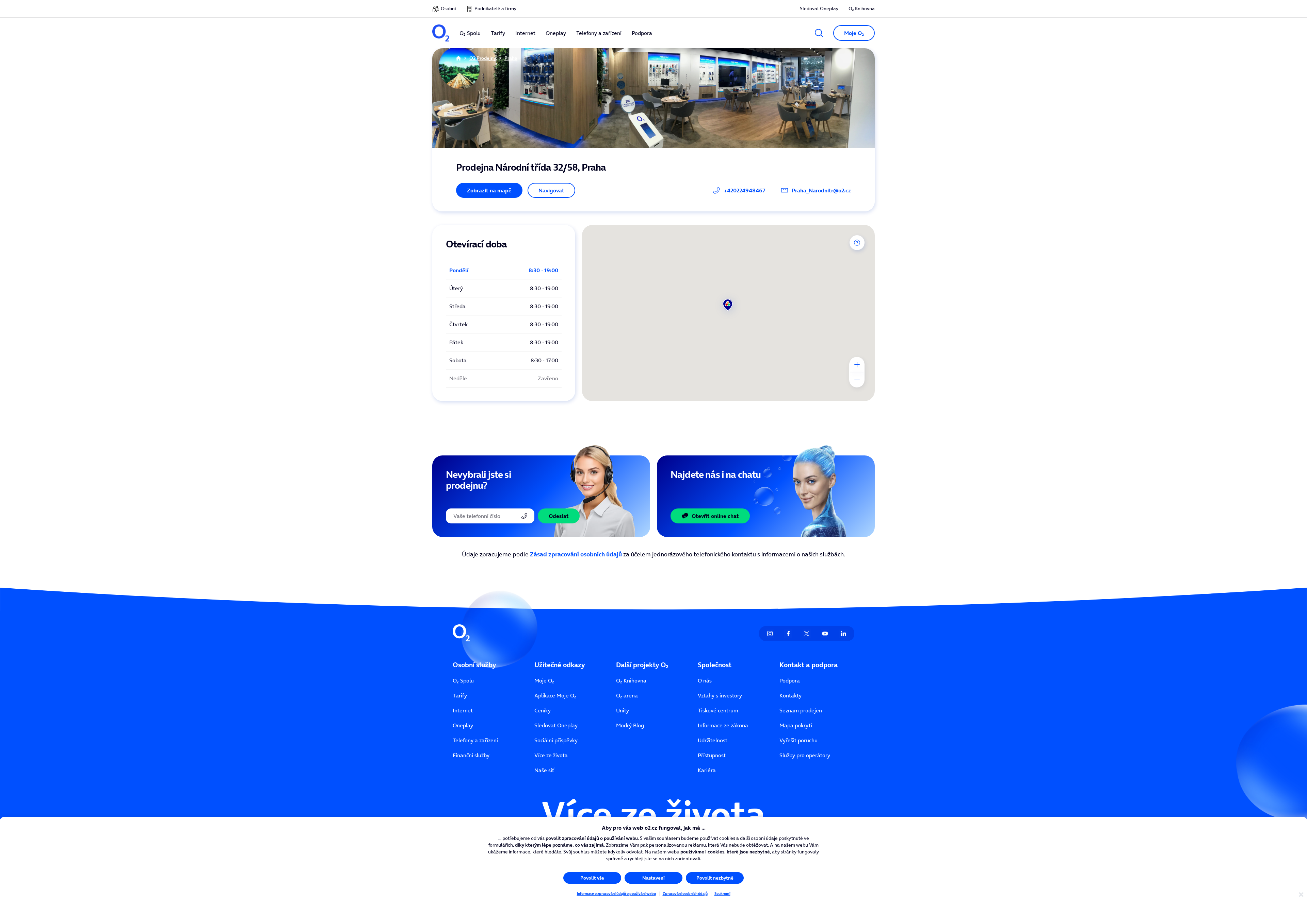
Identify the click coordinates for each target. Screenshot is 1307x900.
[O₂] (440, 32)
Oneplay (463, 725)
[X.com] (807, 633)
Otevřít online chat (715, 516)
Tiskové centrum (718, 710)
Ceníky (542, 710)
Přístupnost (712, 755)
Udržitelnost (712, 740)
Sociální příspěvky (556, 740)
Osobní (448, 8)
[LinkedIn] (843, 633)
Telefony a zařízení (475, 740)
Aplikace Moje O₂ (555, 695)
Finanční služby (471, 755)
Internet (463, 710)
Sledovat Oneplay (819, 8)
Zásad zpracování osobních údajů (576, 554)
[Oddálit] (857, 379)
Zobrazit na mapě (489, 190)
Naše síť (544, 770)
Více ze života (551, 755)
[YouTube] (825, 633)
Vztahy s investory (720, 695)
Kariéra (707, 770)
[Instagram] (770, 633)
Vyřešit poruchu (798, 740)
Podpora (789, 680)
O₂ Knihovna (862, 8)
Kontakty (790, 695)
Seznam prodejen (800, 710)
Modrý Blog (630, 725)
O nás (705, 680)
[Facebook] (788, 633)
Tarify (460, 695)
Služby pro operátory (804, 755)
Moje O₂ (544, 680)
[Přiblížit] (857, 364)
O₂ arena (627, 695)
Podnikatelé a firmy (495, 8)
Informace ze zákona (723, 725)
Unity (622, 710)
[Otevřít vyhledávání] (819, 33)
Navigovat (551, 190)
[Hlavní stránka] (458, 58)
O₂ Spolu (463, 680)
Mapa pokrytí (795, 725)
